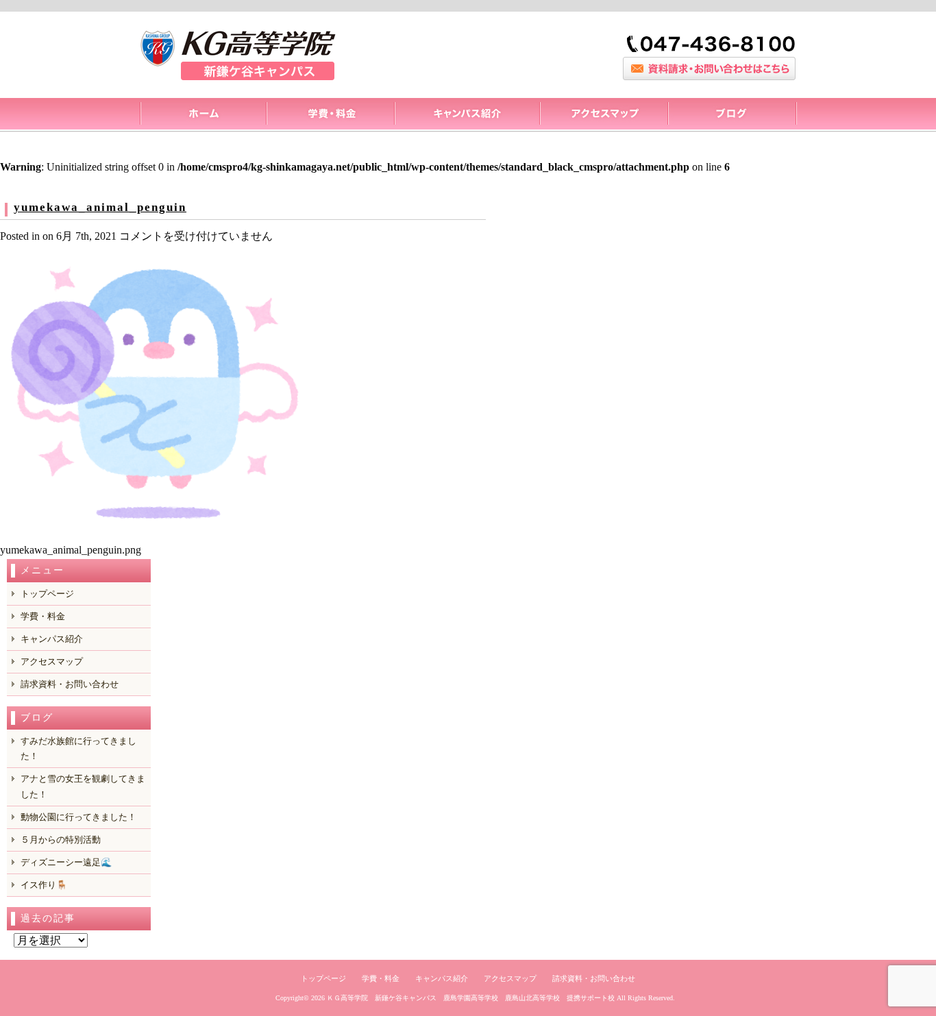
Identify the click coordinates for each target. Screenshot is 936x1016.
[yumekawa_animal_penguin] (154, 530)
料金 (330, 115)
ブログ (732, 115)
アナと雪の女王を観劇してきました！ (83, 786)
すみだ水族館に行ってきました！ (78, 748)
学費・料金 (43, 616)
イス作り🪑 (44, 885)
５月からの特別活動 (61, 839)
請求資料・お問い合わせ (70, 684)
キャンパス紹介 (466, 115)
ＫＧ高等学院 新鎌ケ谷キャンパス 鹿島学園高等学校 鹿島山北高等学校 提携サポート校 (471, 998)
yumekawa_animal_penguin (100, 207)
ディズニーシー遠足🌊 (66, 862)
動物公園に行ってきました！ (78, 817)
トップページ (202, 115)
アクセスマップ (603, 115)
